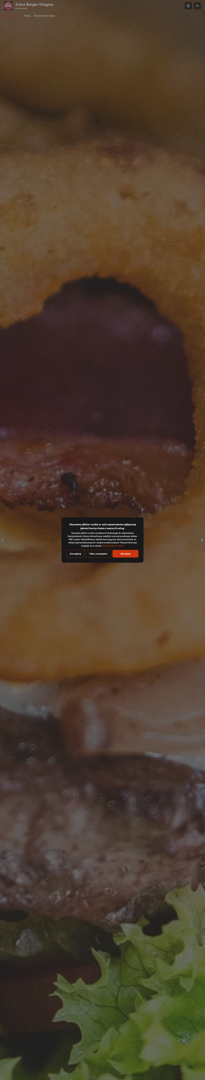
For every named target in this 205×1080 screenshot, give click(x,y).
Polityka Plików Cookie (112, 545)
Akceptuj (125, 553)
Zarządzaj (75, 553)
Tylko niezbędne (98, 553)
